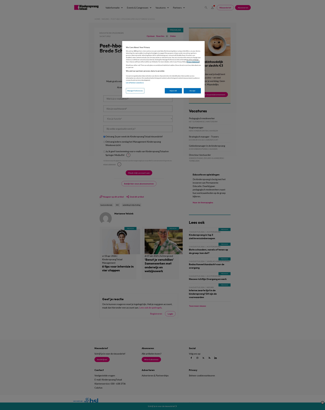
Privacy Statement (193, 62)
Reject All (173, 91)
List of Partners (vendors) (135, 83)
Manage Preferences (135, 91)
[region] (163, 69)
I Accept (192, 91)
